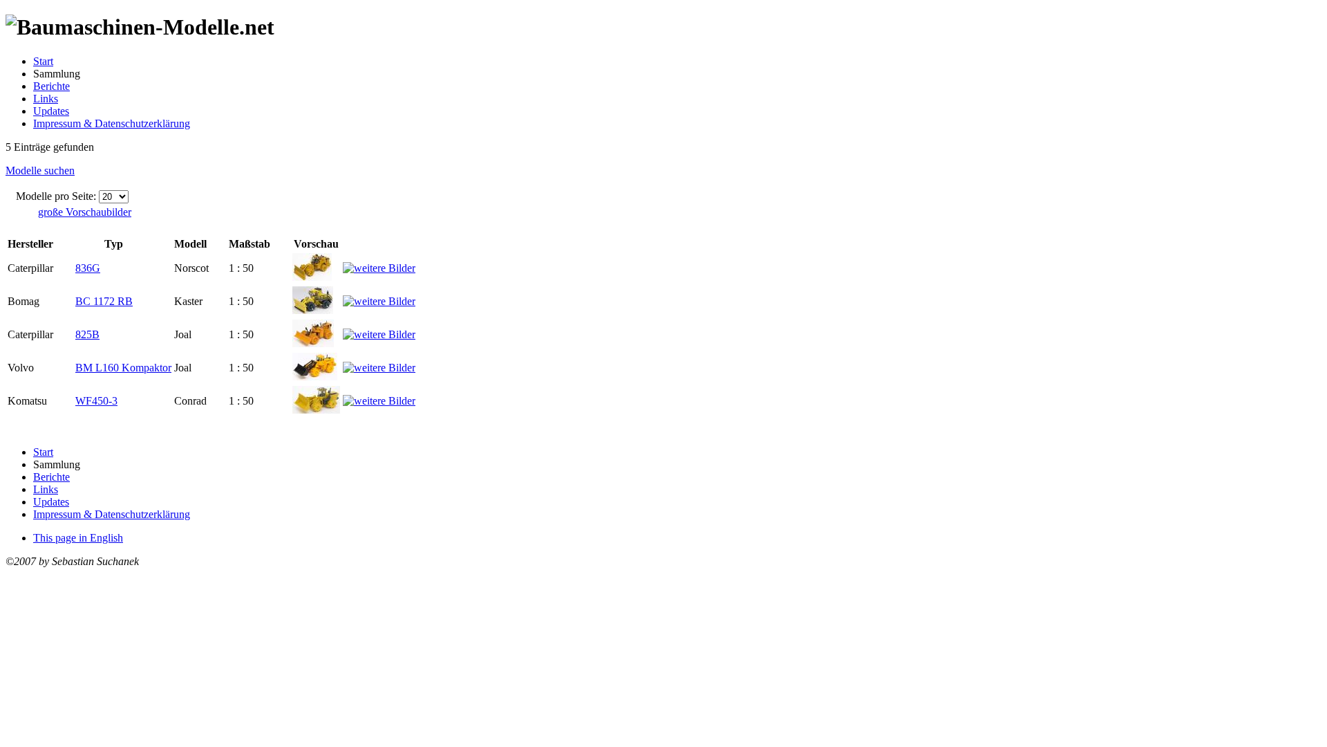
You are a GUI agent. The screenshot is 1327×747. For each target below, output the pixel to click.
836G (87, 268)
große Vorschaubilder (84, 212)
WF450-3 (96, 401)
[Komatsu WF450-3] (316, 410)
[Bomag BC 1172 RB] (312, 310)
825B (87, 334)
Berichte (51, 86)
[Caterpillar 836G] (312, 277)
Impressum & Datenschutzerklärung (111, 123)
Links (45, 98)
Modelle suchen (40, 170)
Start (43, 61)
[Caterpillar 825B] (313, 343)
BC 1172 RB (104, 301)
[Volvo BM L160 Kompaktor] (314, 376)
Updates (51, 111)
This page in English (78, 538)
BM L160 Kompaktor (123, 368)
